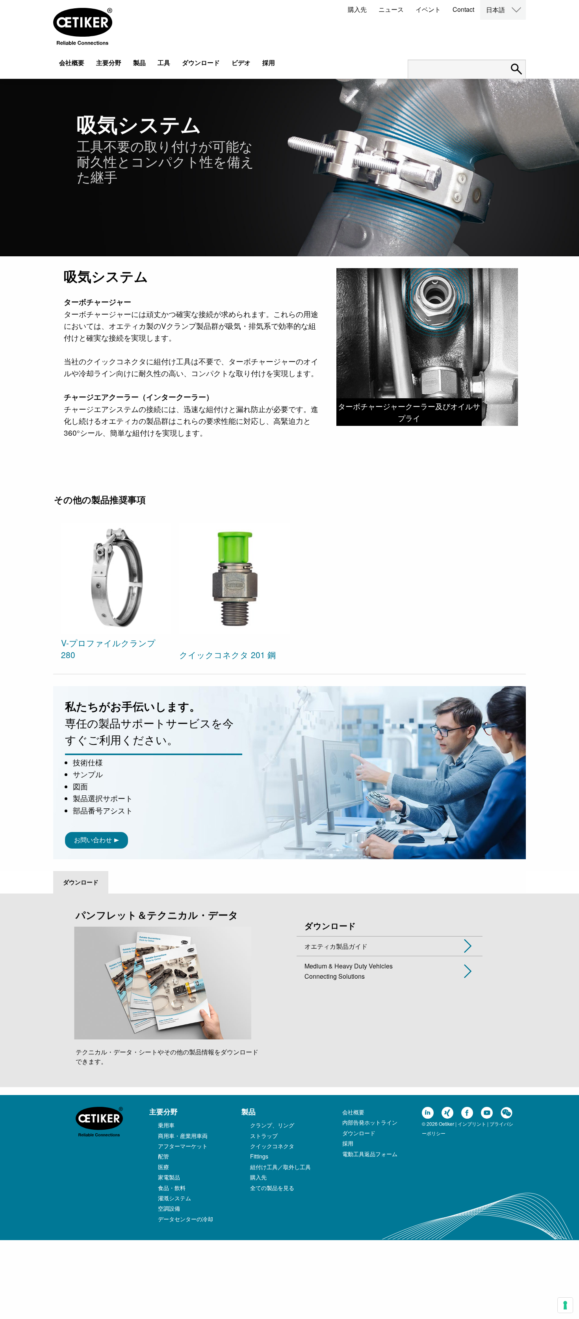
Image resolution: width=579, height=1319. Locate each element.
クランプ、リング (272, 1125)
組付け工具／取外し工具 (280, 1167)
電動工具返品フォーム (369, 1154)
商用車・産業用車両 (183, 1136)
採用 (268, 62)
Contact (463, 9)
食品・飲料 (172, 1188)
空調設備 (169, 1208)
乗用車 (166, 1125)
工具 (164, 62)
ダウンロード (201, 62)
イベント (428, 9)
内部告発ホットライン (369, 1122)
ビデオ (241, 62)
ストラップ (264, 1136)
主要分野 (108, 62)
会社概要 (71, 62)
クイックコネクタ (272, 1146)
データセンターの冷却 (185, 1219)
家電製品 (169, 1177)
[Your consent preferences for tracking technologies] (565, 1305)
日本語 (495, 9)
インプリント (472, 1123)
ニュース (391, 9)
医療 (163, 1167)
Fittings (259, 1156)
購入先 (357, 9)
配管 (163, 1156)
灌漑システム (174, 1198)
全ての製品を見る (272, 1188)
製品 (139, 62)
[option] (116, 593)
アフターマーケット (183, 1146)
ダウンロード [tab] (80, 882)
